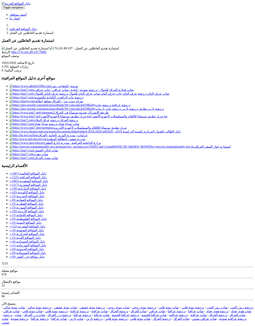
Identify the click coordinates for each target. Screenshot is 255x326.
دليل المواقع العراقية (23, 29)
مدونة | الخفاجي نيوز (65, 86)
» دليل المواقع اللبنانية (26, 215)
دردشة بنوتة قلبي (192, 307)
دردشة (7, 315)
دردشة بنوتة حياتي (39, 307)
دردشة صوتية (19, 318)
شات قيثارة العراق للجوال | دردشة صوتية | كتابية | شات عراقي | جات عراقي (83, 90)
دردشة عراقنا (176, 311)
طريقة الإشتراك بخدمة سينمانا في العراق (82, 112)
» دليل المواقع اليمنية (25, 222)
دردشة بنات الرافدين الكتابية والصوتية (58, 97)
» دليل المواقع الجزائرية (27, 234)
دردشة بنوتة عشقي (92, 307)
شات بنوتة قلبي (169, 307)
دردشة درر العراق (59, 315)
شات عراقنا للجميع (154, 315)
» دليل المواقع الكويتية (27, 192)
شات (18, 315)
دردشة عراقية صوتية (232, 318)
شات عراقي (157, 311)
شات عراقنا (196, 311)
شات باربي (76, 318)
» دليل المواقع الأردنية (27, 211)
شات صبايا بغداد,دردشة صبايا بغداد (56, 124)
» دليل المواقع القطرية (26, 203)
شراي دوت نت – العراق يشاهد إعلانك (59, 101)
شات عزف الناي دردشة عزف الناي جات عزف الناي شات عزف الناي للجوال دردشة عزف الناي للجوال (101, 93)
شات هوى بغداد (241, 311)
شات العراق (138, 311)
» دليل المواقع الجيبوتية (27, 249)
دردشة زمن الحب (241, 307)
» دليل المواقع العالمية (28, 173)
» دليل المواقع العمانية (26, 200)
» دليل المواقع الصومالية (28, 253)
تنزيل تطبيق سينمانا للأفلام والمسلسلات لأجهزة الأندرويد (90, 127)
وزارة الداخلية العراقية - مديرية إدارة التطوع (72, 142)
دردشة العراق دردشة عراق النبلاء (56, 120)
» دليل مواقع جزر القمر (27, 256)
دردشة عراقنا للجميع (125, 315)
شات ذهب (41, 154)
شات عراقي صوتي (204, 318)
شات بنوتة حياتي (14, 307)
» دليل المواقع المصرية (28, 184)
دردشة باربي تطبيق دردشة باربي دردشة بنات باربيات (130, 108)
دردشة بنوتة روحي (144, 307)
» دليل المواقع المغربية (27, 226)
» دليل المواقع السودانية (27, 241)
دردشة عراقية (79, 311)
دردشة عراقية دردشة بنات (113, 105)
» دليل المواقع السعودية (29, 181)
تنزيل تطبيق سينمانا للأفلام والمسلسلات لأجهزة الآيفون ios (129, 116)
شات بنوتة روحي (118, 307)
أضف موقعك (18, 14)
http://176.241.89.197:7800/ (28, 52)
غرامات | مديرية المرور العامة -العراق (62, 135)
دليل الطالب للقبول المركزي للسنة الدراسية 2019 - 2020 (144, 131)
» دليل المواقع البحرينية (27, 196)
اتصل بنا (15, 18)
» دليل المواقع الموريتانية (28, 245)
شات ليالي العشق (46, 150)
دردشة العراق (119, 311)
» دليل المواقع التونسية (27, 230)
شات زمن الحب (217, 307)
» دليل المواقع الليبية (25, 237)
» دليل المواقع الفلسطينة (28, 219)
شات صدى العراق (46, 158)
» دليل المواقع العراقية (28, 177)
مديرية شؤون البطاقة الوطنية (66, 139)
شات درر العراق (34, 315)
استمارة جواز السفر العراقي (212, 146)
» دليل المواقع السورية (26, 207)
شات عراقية (99, 311)
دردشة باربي (94, 318)
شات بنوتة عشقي (65, 307)
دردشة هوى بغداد (217, 311)
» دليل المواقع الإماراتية (28, 188)
